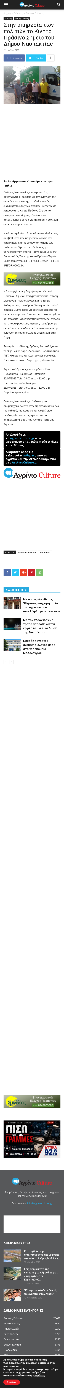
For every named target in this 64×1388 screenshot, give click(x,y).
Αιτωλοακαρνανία (27, 552)
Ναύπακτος (45, 552)
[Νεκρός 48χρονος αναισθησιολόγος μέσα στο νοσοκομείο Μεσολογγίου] (12, 645)
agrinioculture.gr (22, 438)
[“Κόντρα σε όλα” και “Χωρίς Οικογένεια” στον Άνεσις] (12, 1295)
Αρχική (7, 13)
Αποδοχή (11, 1382)
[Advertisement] (32, 140)
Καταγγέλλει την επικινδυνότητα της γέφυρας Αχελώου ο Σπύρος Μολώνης (41, 1255)
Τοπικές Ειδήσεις (35, 13)
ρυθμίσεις (39, 1375)
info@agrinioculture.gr (39, 1203)
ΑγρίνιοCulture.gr (25, 462)
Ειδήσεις (18, 13)
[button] (59, 5)
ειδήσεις (29, 455)
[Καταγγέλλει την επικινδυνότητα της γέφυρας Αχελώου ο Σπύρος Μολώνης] (12, 1255)
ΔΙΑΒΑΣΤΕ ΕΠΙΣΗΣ (16, 590)
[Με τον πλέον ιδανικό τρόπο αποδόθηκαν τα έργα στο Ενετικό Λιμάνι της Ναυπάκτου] (12, 624)
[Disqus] (32, 717)
